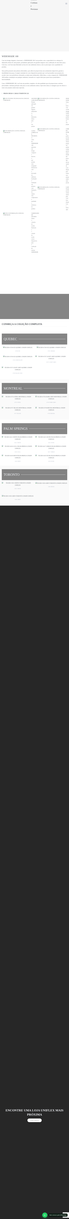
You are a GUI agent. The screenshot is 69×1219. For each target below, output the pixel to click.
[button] (66, 3)
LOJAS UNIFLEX (34, 1120)
